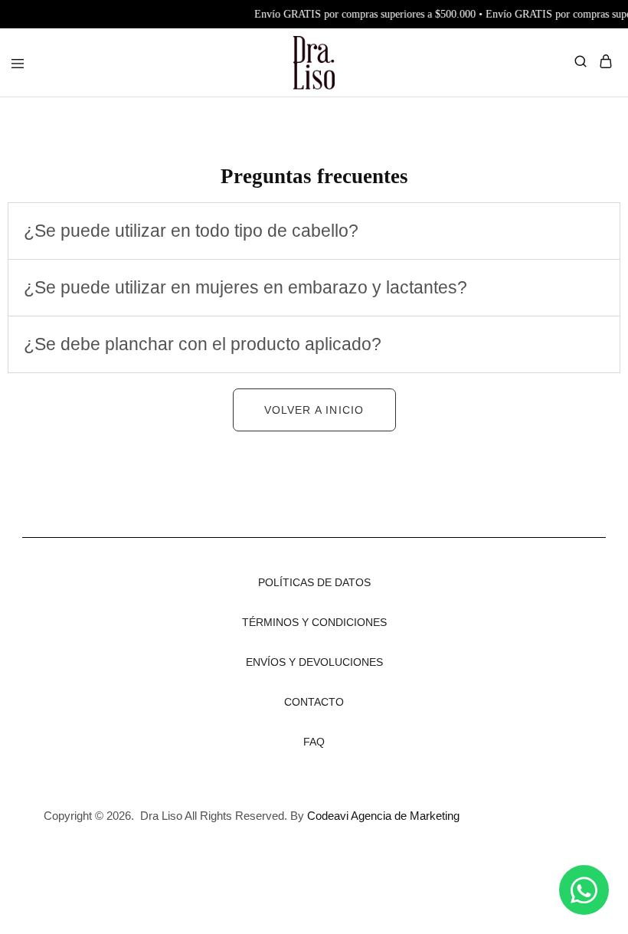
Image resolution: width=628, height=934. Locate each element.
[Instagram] (544, 800)
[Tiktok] (586, 800)
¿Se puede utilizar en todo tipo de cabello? (191, 231)
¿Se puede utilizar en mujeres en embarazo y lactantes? (245, 287)
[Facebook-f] (565, 838)
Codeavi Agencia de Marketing (383, 815)
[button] (314, 231)
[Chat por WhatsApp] (584, 890)
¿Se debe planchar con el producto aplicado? (202, 344)
